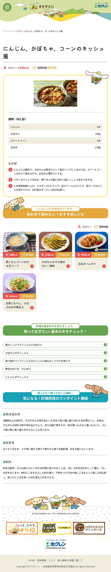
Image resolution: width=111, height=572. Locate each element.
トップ (6, 31)
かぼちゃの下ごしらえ (16, 353)
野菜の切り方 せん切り (18, 369)
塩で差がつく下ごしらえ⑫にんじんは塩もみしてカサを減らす (37, 361)
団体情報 (41, 560)
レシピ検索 (17, 31)
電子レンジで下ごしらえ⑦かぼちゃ (23, 344)
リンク (51, 560)
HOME (31, 560)
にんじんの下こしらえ (16, 377)
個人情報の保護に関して (70, 560)
